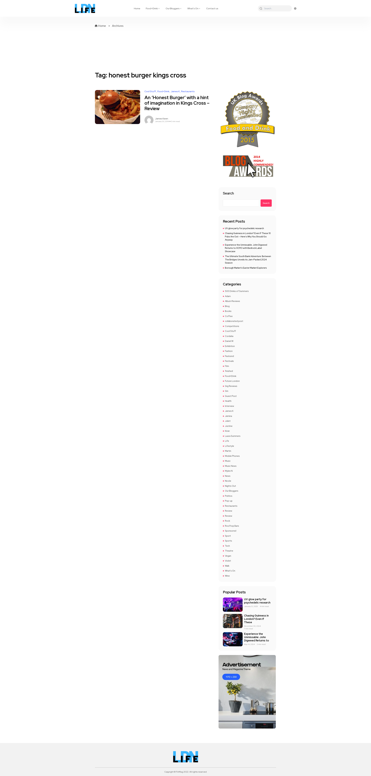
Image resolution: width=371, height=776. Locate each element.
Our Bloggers (173, 8)
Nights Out (230, 486)
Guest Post (231, 396)
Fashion (229, 351)
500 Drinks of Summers (237, 291)
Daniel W (229, 341)
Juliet (228, 421)
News (227, 476)
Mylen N (229, 470)
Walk (227, 565)
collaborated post (234, 321)
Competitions (232, 326)
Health (228, 401)
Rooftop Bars (232, 525)
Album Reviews (232, 301)
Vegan (228, 555)
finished (229, 371)
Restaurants (188, 91)
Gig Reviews (231, 386)
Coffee (229, 316)
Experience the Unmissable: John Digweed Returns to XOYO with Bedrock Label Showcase (246, 248)
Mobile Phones (232, 456)
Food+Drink (152, 8)
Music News (231, 466)
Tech (227, 545)
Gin (226, 391)
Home (137, 8)
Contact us (212, 8)
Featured (229, 356)
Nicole (228, 480)
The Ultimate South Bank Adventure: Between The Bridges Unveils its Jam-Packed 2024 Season (248, 259)
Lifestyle (229, 446)
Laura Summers (232, 436)
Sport (228, 535)
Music (228, 460)
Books (228, 311)
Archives (117, 26)
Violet (228, 560)
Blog (227, 306)
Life (227, 441)
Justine (228, 426)
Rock (227, 520)
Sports (228, 540)
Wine (227, 575)
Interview (229, 406)
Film (227, 366)
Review (228, 510)
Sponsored (230, 530)
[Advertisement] (185, 49)
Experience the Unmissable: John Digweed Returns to (256, 637)
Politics (228, 496)
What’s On (192, 8)
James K (175, 91)
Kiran (227, 431)
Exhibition (230, 346)
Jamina (228, 416)
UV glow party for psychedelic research (244, 228)
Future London (232, 381)
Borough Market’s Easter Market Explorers (246, 267)
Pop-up (228, 500)
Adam (228, 296)
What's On (230, 570)
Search (228, 194)
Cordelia (229, 336)
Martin (228, 451)
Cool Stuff (150, 91)
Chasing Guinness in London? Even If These (256, 619)
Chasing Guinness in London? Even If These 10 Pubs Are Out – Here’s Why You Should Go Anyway (248, 236)
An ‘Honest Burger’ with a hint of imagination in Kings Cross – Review (176, 103)
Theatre (229, 550)
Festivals (229, 361)
